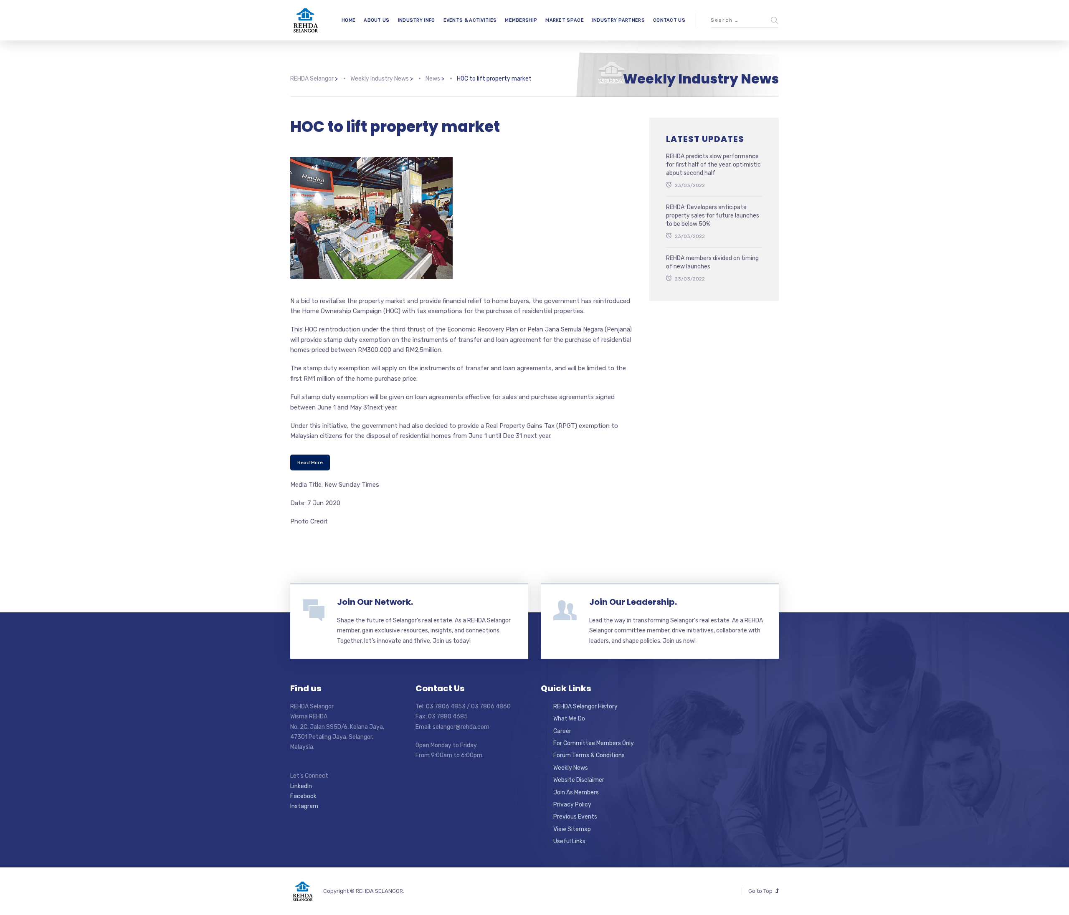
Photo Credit (309, 521)
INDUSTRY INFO (416, 20)
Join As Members (576, 792)
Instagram (304, 806)
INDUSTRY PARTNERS (618, 20)
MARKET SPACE (564, 20)
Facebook (303, 796)
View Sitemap (572, 829)
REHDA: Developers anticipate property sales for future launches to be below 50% (712, 215)
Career (562, 731)
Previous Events (575, 816)
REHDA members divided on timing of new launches (712, 262)
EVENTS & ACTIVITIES (470, 20)
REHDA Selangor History (585, 706)
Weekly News (570, 767)
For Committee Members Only (593, 743)
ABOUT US (376, 20)
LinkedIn (301, 786)
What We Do (569, 718)
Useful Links (569, 841)
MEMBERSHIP (521, 20)
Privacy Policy (572, 804)
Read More (310, 462)
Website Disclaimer (578, 780)
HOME (348, 20)
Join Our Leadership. (633, 602)
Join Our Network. (375, 602)
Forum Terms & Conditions (589, 755)
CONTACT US (669, 20)
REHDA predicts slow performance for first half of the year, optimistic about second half (713, 164)
